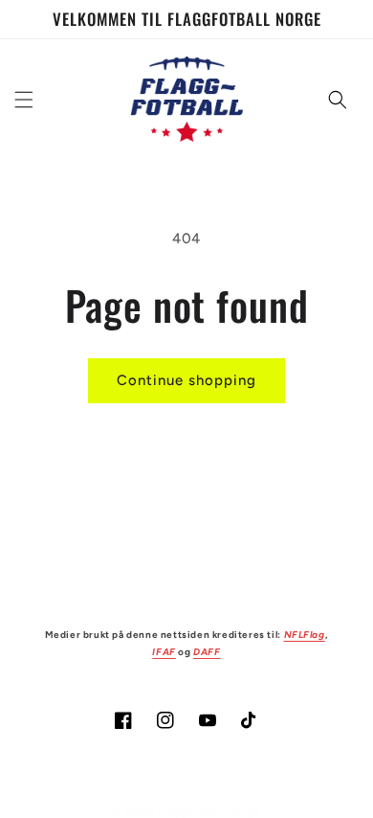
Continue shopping (186, 380)
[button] (24, 100)
